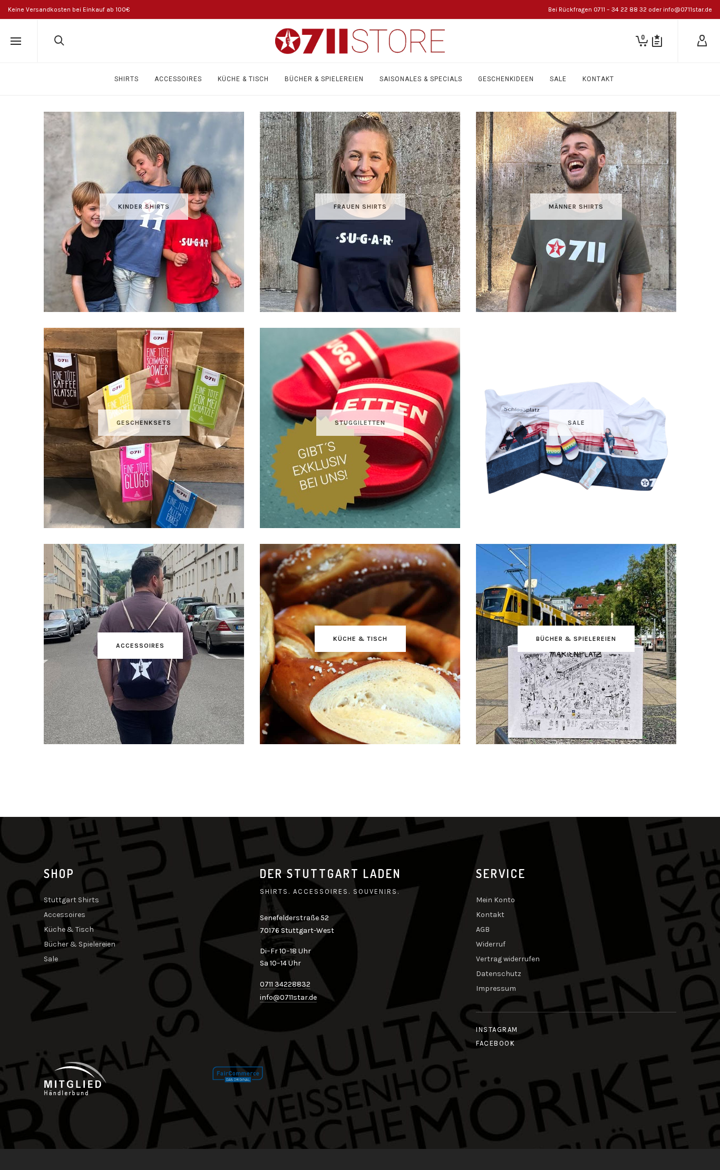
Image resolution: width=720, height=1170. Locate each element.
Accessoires (64, 914)
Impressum (496, 988)
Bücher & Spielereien (79, 944)
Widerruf (490, 944)
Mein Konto (495, 899)
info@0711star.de (288, 997)
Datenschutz (498, 973)
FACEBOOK (495, 1043)
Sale (51, 958)
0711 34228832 (285, 984)
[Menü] (16, 41)
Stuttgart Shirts (71, 899)
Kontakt (490, 914)
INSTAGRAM (497, 1030)
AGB (483, 929)
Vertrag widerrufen (508, 958)
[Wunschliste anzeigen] (657, 41)
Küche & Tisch (69, 929)
